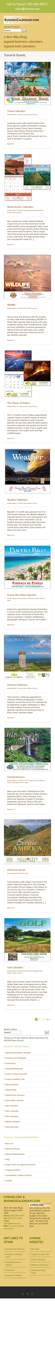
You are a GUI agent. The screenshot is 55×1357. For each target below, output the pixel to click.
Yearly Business (12, 1127)
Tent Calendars (11, 1105)
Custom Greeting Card (14, 1079)
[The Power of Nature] (27, 373)
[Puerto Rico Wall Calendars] (27, 567)
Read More (10, 144)
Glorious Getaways (17, 684)
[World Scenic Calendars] (27, 177)
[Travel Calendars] (27, 83)
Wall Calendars (11, 1116)
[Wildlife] (27, 276)
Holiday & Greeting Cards (13, 1255)
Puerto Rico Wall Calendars (22, 595)
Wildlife (11, 304)
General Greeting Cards (38, 1271)
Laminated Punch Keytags (12, 1263)
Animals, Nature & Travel (14, 114)
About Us (9, 1143)
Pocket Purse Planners (15, 1095)
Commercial (10, 1063)
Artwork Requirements (15, 1154)
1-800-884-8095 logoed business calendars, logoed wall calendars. (23, 41)
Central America (16, 777)
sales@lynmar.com (27, 9)
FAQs (7, 1159)
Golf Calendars (15, 967)
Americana (10, 873)
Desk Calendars (12, 1084)
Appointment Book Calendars (18, 1052)
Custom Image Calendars (16, 1074)
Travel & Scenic (32, 114)
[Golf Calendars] (27, 940)
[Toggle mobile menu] (49, 17)
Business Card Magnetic (15, 1058)
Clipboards (10, 1270)
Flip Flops (35, 1249)
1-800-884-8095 (35, 4)
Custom (25, 114)
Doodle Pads (10, 1089)
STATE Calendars (38, 1259)
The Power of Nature (18, 403)
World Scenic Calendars (20, 207)
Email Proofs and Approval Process (20, 1164)
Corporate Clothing (13, 1275)
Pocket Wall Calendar (14, 1100)
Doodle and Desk (33, 210)
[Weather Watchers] (27, 471)
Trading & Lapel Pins (40, 1254)
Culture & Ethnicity (28, 598)
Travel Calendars (16, 111)
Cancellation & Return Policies (18, 1175)
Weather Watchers (17, 499)
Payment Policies (12, 1148)
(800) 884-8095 (17, 1215)
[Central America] (27, 749)
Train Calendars (12, 1111)
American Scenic (16, 870)
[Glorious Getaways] (27, 657)
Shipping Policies (12, 1170)
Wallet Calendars (12, 1121)
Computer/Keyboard (14, 1068)
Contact (8, 1180)
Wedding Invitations (39, 1265)
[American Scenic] (27, 841)
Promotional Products (14, 1249)
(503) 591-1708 (15, 1218)
